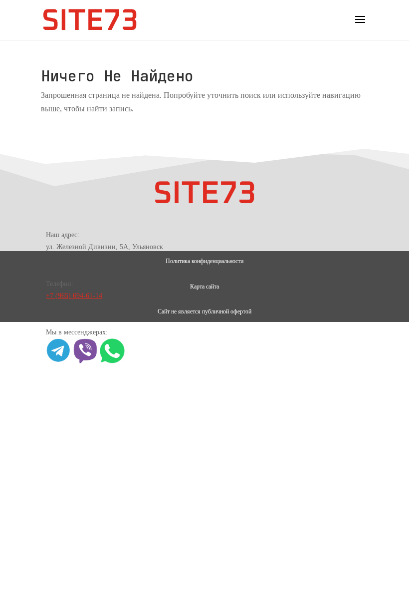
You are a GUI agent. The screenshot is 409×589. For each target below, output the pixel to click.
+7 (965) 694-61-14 (74, 295)
